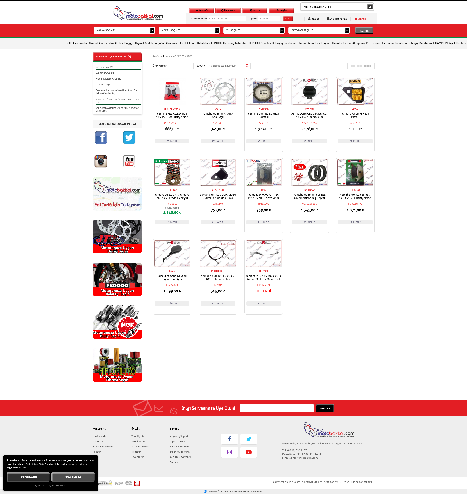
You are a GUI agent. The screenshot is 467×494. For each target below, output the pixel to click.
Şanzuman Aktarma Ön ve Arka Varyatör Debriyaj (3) (117, 109)
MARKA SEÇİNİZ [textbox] (106, 30)
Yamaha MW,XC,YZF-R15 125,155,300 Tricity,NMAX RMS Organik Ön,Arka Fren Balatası (263, 196)
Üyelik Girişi (138, 441)
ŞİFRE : (254, 18)
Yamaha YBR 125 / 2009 (179, 56)
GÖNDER (325, 408)
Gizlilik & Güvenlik (180, 456)
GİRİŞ (288, 18)
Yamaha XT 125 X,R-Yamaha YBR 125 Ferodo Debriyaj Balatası (172, 196)
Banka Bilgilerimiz (103, 446)
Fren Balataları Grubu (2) (109, 78)
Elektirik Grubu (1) (105, 72)
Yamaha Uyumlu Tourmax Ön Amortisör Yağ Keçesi (309, 196)
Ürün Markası (160, 65)
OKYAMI (309, 108)
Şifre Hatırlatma (338, 18)
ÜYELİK (135, 428)
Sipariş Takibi (177, 441)
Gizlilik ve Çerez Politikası (52, 485)
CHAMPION (218, 189)
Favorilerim (137, 456)
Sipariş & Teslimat (180, 451)
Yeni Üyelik (137, 436)
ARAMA (201, 65)
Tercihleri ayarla (28, 476)
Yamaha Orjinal (172, 108)
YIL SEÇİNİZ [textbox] (233, 30)
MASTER (217, 108)
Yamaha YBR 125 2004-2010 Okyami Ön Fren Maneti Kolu (264, 277)
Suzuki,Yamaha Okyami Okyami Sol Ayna (172, 277)
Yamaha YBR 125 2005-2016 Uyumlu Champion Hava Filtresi (218, 196)
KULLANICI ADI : (199, 18)
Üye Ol (315, 18)
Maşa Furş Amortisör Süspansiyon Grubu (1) (117, 101)
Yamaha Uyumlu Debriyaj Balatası (263, 115)
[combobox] (124, 30)
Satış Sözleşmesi (179, 446)
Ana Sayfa (157, 56)
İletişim (283, 10)
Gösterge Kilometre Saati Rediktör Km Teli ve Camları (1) (116, 92)
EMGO (355, 108)
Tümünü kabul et (73, 476)
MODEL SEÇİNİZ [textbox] (170, 30)
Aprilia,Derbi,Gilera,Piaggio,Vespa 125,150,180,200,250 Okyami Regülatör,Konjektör (309, 115)
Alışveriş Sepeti (179, 436)
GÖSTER (364, 30)
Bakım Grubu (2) (104, 67)
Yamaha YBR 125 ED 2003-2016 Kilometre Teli (218, 277)
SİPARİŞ (174, 428)
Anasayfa (203, 10)
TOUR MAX (309, 189)
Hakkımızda (229, 10)
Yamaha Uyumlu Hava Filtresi (355, 115)
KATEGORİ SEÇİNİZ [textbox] (302, 30)
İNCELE (173, 141)
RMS (263, 189)
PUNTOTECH (217, 271)
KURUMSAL (99, 428)
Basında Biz (99, 441)
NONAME (264, 108)
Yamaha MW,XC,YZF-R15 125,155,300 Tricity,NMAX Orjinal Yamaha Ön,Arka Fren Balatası (172, 115)
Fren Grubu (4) (103, 84)
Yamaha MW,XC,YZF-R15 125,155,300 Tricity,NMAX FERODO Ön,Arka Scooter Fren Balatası (355, 196)
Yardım (256, 10)
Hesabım (136, 451)
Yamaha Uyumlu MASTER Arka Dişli (217, 115)
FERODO (172, 189)
